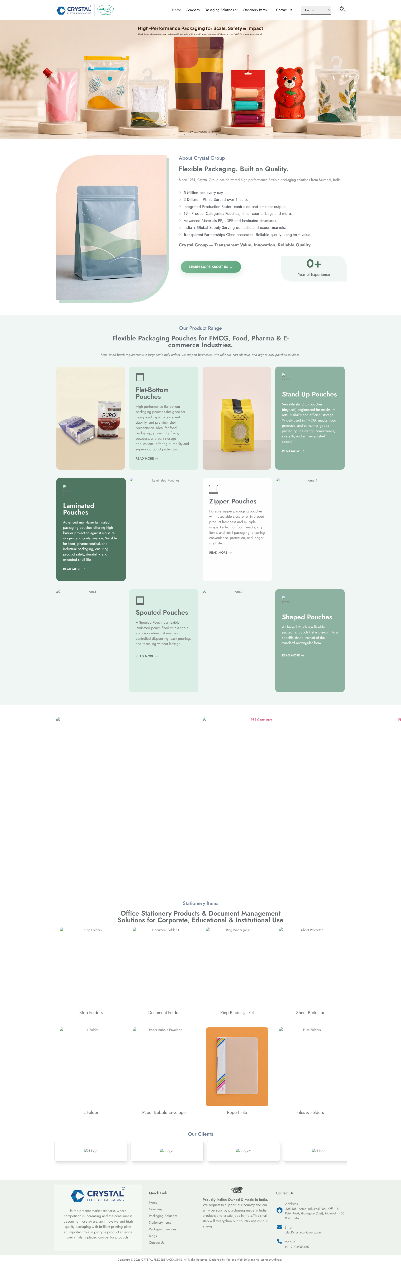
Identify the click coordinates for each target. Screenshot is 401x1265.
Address (291, 1203)
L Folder (91, 1112)
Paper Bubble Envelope (164, 1112)
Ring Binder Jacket (237, 1012)
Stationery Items (255, 9)
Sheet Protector (310, 1012)
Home (176, 9)
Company (193, 9)
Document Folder (164, 1012)
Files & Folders (310, 1112)
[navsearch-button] (342, 10)
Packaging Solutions (219, 9)
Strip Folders (91, 1012)
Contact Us (284, 9)
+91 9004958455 (296, 1247)
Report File (237, 1112)
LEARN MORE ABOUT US (208, 266)
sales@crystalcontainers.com (303, 1232)
